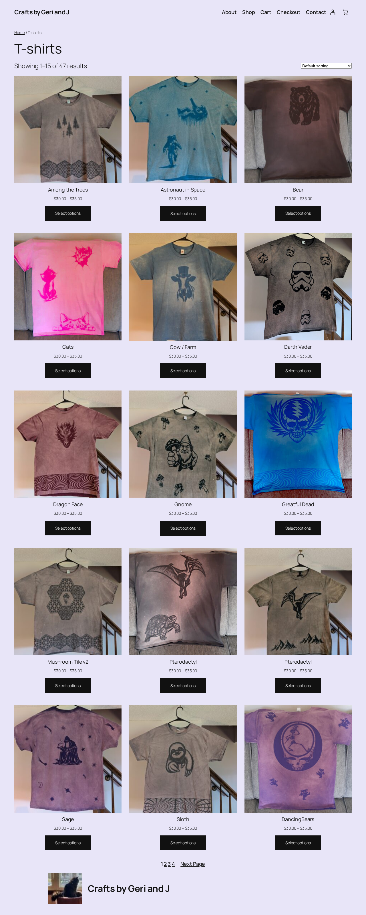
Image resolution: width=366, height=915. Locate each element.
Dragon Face (68, 504)
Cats (67, 347)
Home (19, 32)
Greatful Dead (298, 504)
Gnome (183, 504)
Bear (298, 189)
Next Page (192, 863)
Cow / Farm (183, 347)
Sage (68, 819)
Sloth (183, 819)
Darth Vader (298, 347)
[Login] (332, 12)
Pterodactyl (183, 661)
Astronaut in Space (183, 189)
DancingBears (298, 819)
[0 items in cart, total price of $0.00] (345, 12)
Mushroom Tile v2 (67, 661)
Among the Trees (68, 189)
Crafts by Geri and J (41, 12)
